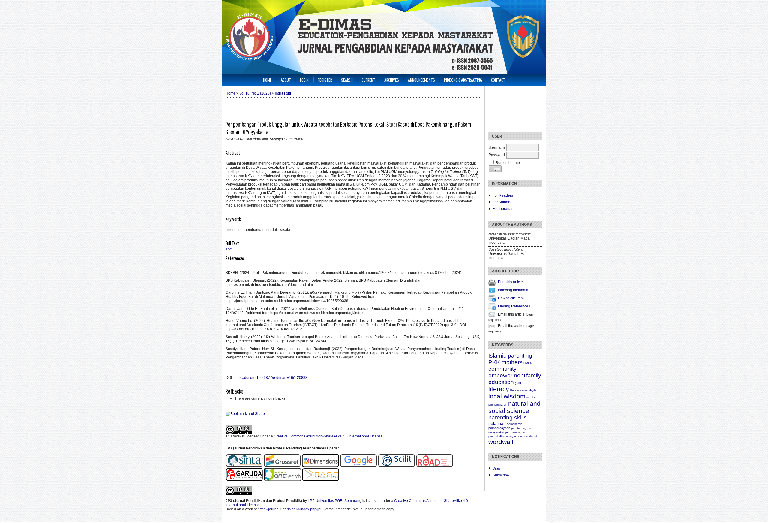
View (497, 469)
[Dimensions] (321, 466)
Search (347, 80)
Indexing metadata (513, 290)
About (286, 80)
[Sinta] (244, 466)
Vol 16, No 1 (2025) (255, 93)
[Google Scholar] (358, 466)
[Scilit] (396, 466)
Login (304, 80)
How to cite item (511, 298)
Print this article (510, 282)
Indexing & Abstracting (463, 80)
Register (325, 80)
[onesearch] (282, 480)
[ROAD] (434, 466)
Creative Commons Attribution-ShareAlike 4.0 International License (328, 436)
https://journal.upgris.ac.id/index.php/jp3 (290, 509)
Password (497, 155)
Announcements (421, 80)
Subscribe (501, 475)
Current (368, 80)
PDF (229, 249)
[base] (320, 480)
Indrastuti (283, 93)
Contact (498, 80)
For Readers (503, 195)
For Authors (502, 202)
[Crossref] (282, 466)
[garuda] (244, 480)
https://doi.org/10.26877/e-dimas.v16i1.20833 (271, 378)
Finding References (514, 306)
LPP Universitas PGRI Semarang (335, 501)
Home (267, 80)
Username (497, 147)
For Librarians (504, 209)
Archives (391, 80)
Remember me (508, 163)
